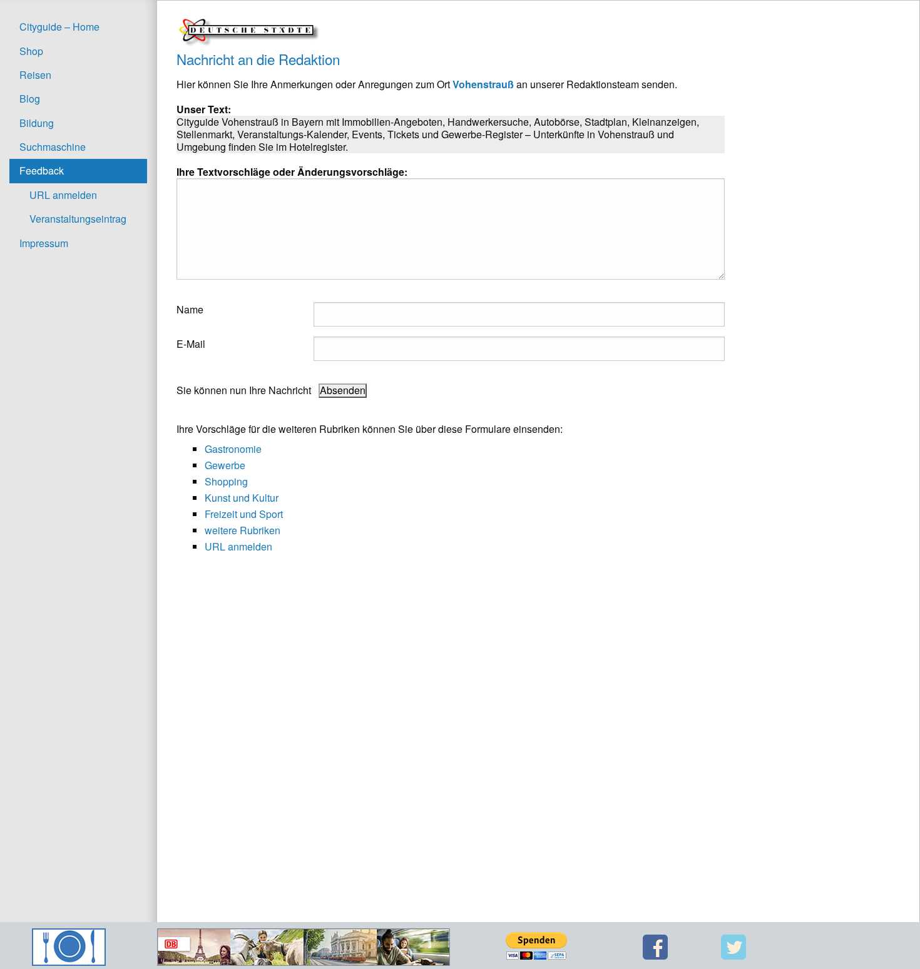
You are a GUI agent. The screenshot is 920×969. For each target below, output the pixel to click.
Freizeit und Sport (244, 514)
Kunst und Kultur (242, 497)
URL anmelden (63, 195)
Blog (29, 98)
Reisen (35, 75)
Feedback (41, 170)
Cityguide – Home (59, 26)
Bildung (36, 123)
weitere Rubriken (242, 530)
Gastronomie (233, 449)
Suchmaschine (52, 147)
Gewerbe (225, 465)
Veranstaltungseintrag (77, 218)
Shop (31, 51)
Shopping (226, 481)
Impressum (43, 243)
